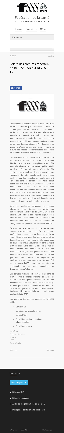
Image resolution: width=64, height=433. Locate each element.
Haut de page (47, 430)
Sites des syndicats (20, 398)
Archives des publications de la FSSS (28, 404)
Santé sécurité (15, 343)
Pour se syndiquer (19, 382)
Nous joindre (31, 29)
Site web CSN (18, 392)
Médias (43, 29)
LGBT (12, 340)
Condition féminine (17, 334)
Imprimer (51, 56)
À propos (18, 29)
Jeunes (13, 337)
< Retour (13, 56)
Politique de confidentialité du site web (28, 410)
